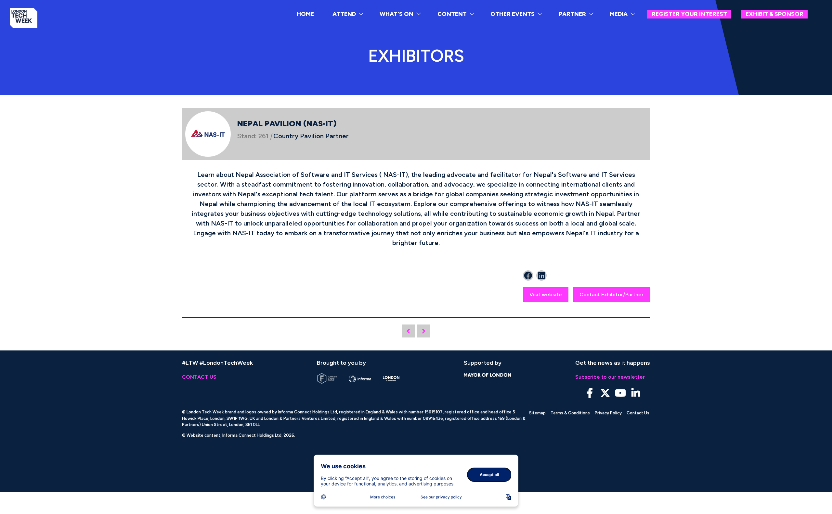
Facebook (590, 393)
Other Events (512, 14)
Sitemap (537, 412)
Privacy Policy (608, 412)
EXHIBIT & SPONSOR (774, 14)
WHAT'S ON (396, 14)
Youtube (620, 393)
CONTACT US (199, 377)
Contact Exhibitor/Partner (611, 294)
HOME (305, 14)
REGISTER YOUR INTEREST (689, 14)
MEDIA (619, 14)
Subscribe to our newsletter (610, 377)
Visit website (545, 294)
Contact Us (638, 412)
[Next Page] (423, 330)
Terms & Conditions (570, 412)
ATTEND (344, 14)
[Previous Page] (408, 330)
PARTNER (572, 14)
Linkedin (636, 393)
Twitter (605, 393)
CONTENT (452, 14)
